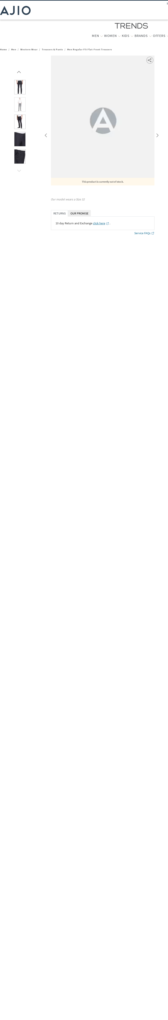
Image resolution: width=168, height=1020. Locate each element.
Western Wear (29, 49)
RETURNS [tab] (59, 213)
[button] (18, 71)
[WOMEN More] (119, 36)
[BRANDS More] (150, 36)
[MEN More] (101, 36)
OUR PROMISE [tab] (79, 213)
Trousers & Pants (52, 49)
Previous (45, 134)
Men (13, 49)
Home (3, 49)
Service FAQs (142, 233)
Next (156, 134)
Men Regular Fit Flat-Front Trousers (89, 49)
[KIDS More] (132, 36)
